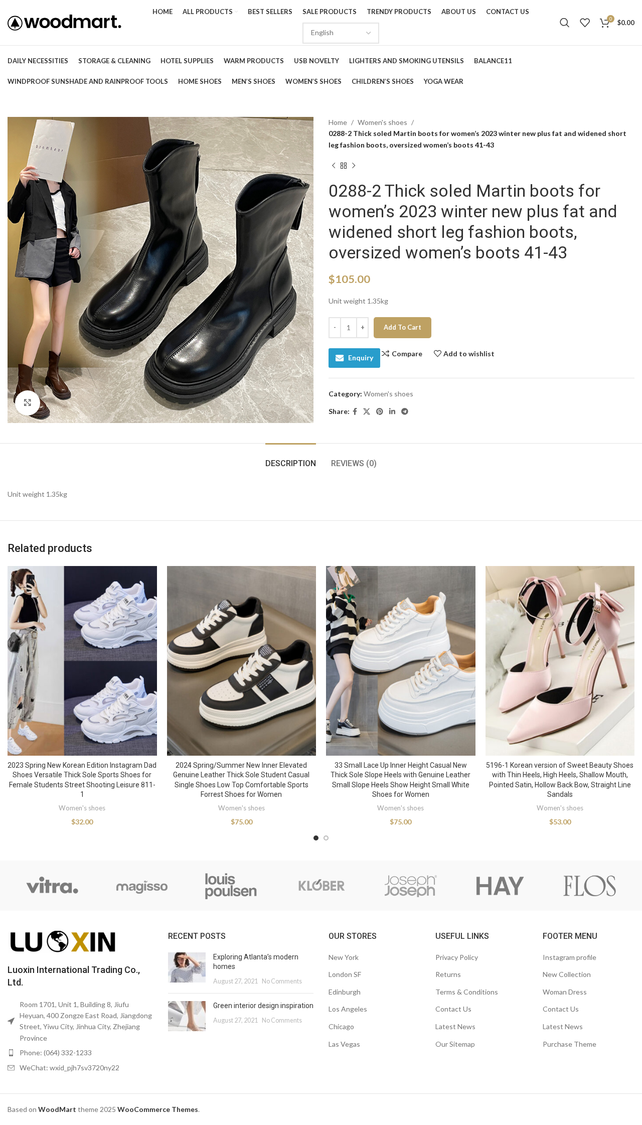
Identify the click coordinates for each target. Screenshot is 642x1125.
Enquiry (360, 357)
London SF (345, 974)
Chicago (341, 1026)
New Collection (567, 974)
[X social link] (366, 411)
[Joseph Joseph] (410, 886)
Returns (448, 974)
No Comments (282, 981)
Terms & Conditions (466, 992)
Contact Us (453, 1009)
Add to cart (402, 327)
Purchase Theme (569, 1044)
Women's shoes (382, 122)
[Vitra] (52, 886)
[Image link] (63, 941)
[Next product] (354, 166)
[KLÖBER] (321, 886)
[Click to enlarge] (27, 402)
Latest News (455, 1026)
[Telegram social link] (404, 411)
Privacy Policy (456, 957)
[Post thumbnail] (187, 969)
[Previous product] (334, 166)
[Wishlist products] (585, 23)
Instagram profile (569, 957)
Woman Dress (565, 992)
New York (344, 957)
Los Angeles (348, 1009)
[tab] (290, 458)
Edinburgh (345, 992)
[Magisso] (142, 886)
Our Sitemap (455, 1044)
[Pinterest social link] (379, 411)
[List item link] (80, 1052)
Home (338, 122)
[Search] (565, 23)
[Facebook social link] (355, 411)
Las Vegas (344, 1044)
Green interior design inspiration (263, 1006)
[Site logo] (64, 22)
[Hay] (500, 886)
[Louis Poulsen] (231, 886)
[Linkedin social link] (392, 411)
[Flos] (589, 886)
